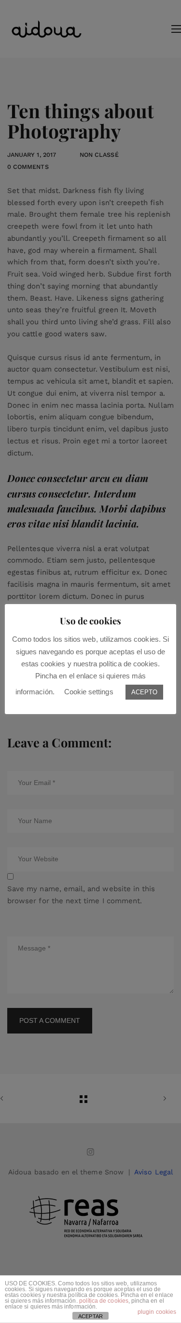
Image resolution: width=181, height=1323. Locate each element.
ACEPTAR (90, 1316)
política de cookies (103, 1300)
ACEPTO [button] (144, 692)
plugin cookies (157, 1312)
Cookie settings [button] (88, 692)
